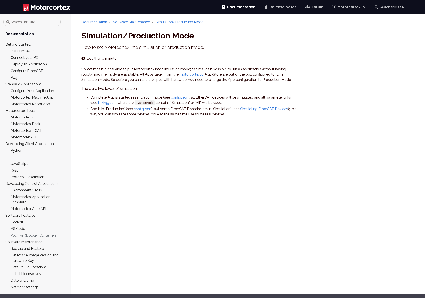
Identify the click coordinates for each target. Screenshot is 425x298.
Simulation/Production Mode (179, 22)
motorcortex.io (192, 74)
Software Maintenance (131, 22)
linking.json (107, 103)
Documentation (94, 22)
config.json (179, 97)
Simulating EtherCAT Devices (264, 109)
